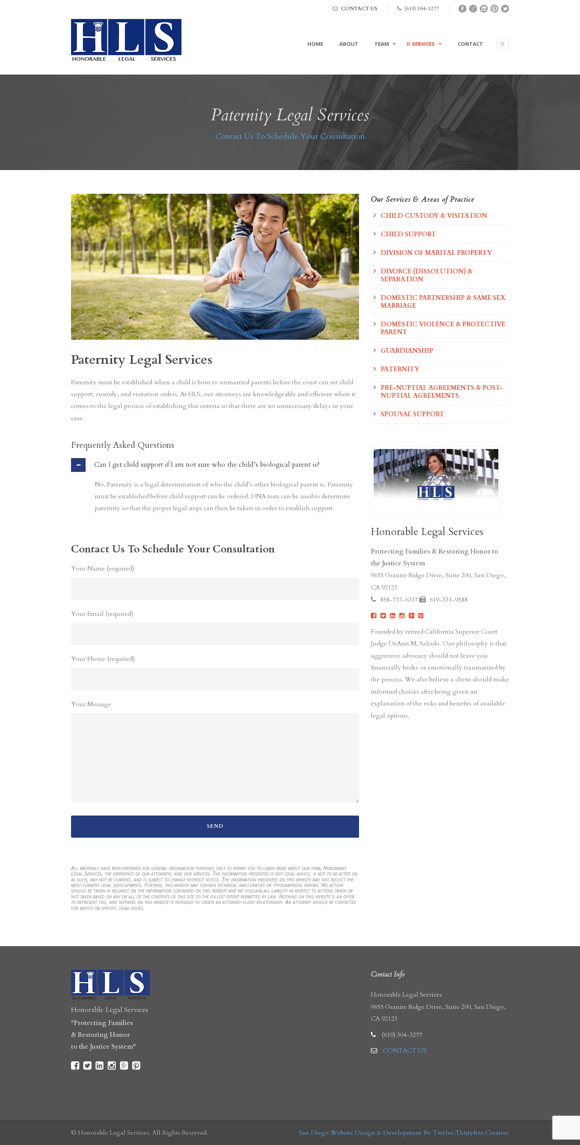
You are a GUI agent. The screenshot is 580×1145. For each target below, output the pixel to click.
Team (381, 43)
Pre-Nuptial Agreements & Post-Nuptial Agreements (442, 392)
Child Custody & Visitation (434, 215)
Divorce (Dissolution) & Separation (427, 275)
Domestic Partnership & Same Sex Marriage (443, 302)
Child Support (408, 234)
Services (423, 43)
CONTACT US (359, 8)
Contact (470, 43)
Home (315, 43)
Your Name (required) (102, 568)
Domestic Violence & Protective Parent (443, 328)
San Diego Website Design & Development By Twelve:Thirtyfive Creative (404, 1132)
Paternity (400, 369)
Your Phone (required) (103, 659)
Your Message (91, 704)
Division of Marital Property (436, 253)
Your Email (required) (102, 614)
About (348, 43)
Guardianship (407, 350)
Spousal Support (412, 414)
